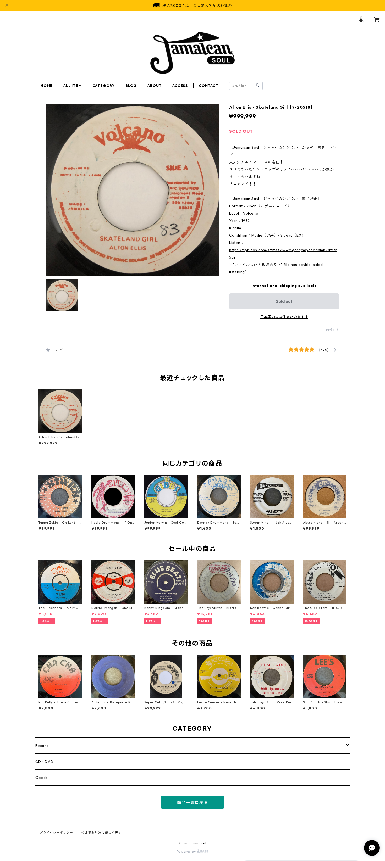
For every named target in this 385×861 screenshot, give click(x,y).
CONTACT (208, 85)
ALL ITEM (72, 85)
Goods (41, 777)
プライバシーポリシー (56, 833)
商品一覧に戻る (192, 802)
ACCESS (180, 85)
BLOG (131, 85)
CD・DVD (44, 761)
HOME (47, 85)
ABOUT (154, 85)
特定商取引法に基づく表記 (101, 833)
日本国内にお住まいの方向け (284, 317)
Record (42, 745)
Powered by (187, 851)
